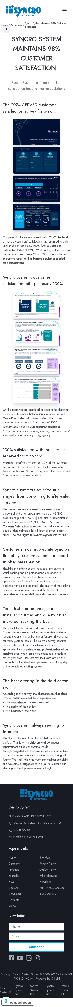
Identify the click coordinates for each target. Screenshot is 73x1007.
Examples (14, 876)
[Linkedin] (29, 958)
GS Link (55, 979)
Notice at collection (17, 1002)
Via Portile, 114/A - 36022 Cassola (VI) (37, 823)
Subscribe (36, 947)
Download (15, 894)
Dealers (13, 888)
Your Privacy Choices (51, 888)
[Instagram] (37, 958)
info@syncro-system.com (28, 837)
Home (4, 25)
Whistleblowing (48, 876)
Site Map (44, 858)
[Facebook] (11, 958)
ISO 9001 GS (47, 894)
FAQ (11, 882)
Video (12, 906)
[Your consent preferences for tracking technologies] (6, 1000)
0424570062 (21, 830)
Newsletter (45, 882)
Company (14, 864)
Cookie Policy (47, 870)
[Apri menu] (6, 29)
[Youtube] (20, 958)
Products (14, 870)
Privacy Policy (47, 864)
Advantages (16, 25)
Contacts (14, 900)
